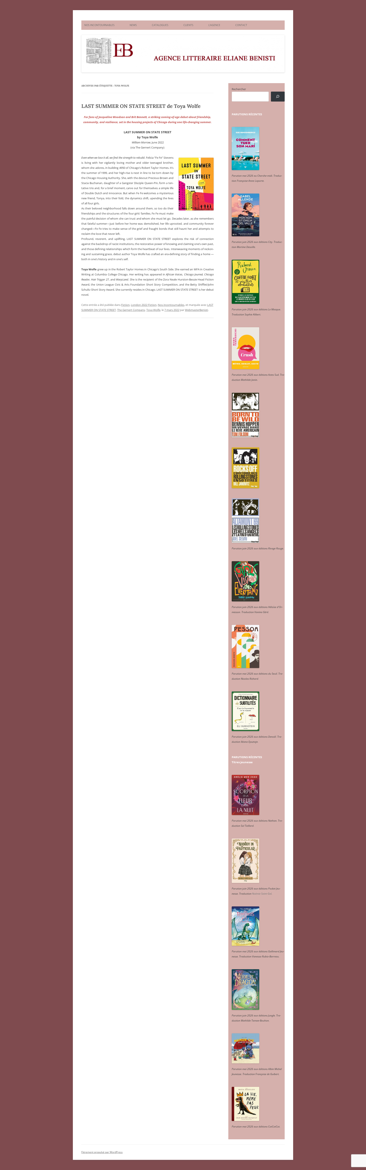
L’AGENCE (214, 25)
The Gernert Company (131, 310)
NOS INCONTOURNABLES (99, 25)
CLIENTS (188, 25)
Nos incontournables (171, 305)
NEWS (133, 25)
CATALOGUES (160, 25)
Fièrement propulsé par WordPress (102, 1152)
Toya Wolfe (153, 310)
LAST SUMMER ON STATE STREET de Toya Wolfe (141, 106)
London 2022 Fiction (144, 305)
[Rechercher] (278, 97)
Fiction (125, 305)
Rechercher (239, 89)
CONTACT (241, 25)
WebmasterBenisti (196, 310)
